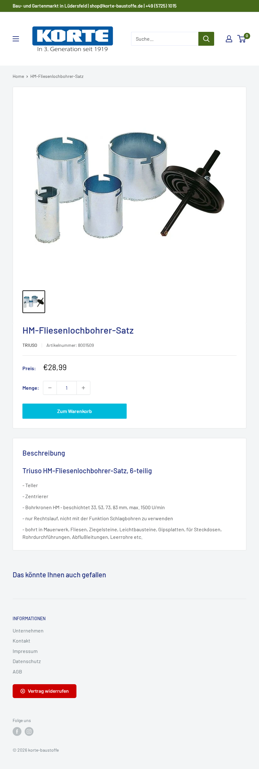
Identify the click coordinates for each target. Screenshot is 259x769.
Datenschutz (27, 661)
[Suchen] (206, 39)
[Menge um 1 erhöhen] (83, 387)
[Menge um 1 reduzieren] (50, 387)
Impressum (25, 651)
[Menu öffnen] (16, 38)
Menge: (30, 388)
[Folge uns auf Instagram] (29, 731)
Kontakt (21, 641)
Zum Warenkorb (74, 411)
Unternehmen (28, 630)
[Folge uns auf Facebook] (17, 731)
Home (18, 76)
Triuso (29, 345)
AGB (17, 671)
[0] (242, 39)
